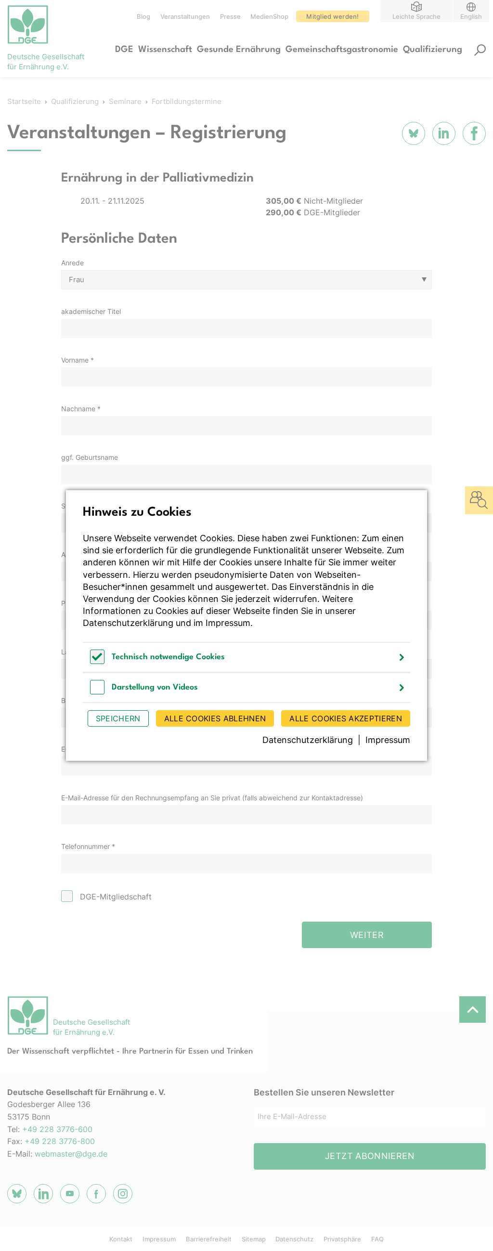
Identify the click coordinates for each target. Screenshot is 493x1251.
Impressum (228, 623)
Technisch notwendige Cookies (168, 657)
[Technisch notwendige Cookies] (97, 661)
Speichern (118, 718)
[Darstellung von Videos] (97, 692)
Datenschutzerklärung (128, 623)
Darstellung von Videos (155, 687)
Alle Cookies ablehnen (215, 718)
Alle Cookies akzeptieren (345, 718)
